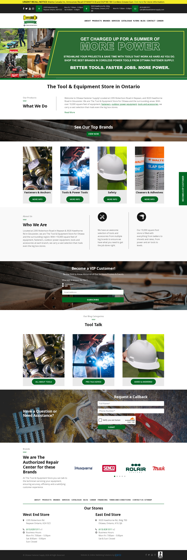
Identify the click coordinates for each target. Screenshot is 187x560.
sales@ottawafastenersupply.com (152, 10)
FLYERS (136, 21)
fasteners (106, 104)
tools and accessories (148, 104)
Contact (151, 21)
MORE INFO (37, 199)
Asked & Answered (143, 382)
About (87, 21)
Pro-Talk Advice (93, 382)
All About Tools (43, 382)
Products (97, 21)
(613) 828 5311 (145, 7)
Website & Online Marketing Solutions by (98, 555)
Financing (102, 500)
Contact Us (138, 500)
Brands (106, 21)
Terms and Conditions (120, 500)
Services (116, 21)
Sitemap (148, 500)
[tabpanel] (93, 53)
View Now (93, 134)
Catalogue (126, 21)
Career (160, 21)
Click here (138, 2)
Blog (143, 21)
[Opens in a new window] (23, 8)
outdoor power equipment (124, 104)
